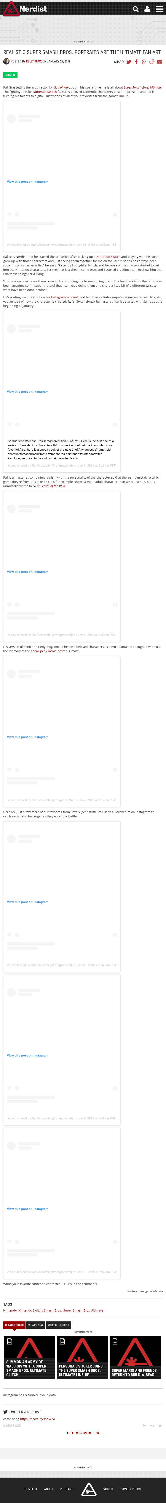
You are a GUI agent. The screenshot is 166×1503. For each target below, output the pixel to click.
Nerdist (24, 9)
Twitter (129, 61)
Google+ (144, 61)
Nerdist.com (89, 1489)
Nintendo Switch (45, 92)
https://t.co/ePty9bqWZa (37, 1419)
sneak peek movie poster (49, 651)
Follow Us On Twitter (83, 1433)
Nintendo (10, 1310)
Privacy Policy (131, 1489)
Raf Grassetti (41, 465)
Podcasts (67, 1489)
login (147, 9)
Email (159, 61)
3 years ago (12, 1426)
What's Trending (58, 1325)
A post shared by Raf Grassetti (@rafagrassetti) (39, 244)
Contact (30, 1489)
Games (10, 75)
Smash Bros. (53, 1310)
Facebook (136, 61)
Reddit (152, 61)
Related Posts (14, 1325)
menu (159, 9)
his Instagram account (62, 297)
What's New (35, 1325)
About (48, 1489)
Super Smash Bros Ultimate (83, 1310)
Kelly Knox (34, 61)
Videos (108, 1489)
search (136, 9)
